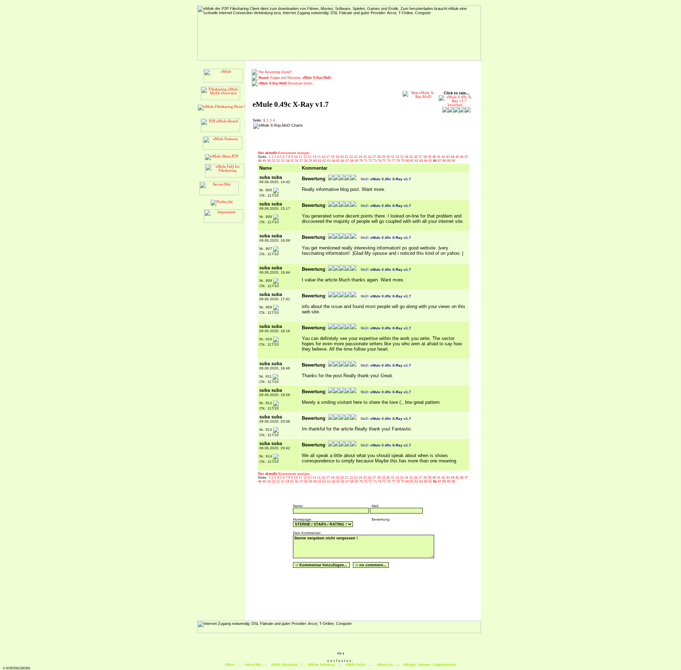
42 (444, 157)
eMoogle (409, 664)
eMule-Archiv (355, 664)
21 (347, 157)
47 (466, 157)
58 (306, 161)
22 (351, 157)
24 (361, 157)
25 (365, 157)
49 (264, 161)
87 (440, 161)
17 (328, 157)
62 (324, 161)
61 (320, 161)
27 (374, 157)
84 (426, 161)
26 (370, 157)
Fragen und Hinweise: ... (296, 77)
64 (334, 161)
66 (343, 161)
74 (380, 161)
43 (448, 157)
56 (297, 161)
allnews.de (385, 664)
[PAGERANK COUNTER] (340, 654)
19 (338, 157)
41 (439, 157)
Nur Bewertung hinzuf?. (276, 72)
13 (310, 157)
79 (403, 161)
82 (417, 161)
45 (457, 157)
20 (342, 157)
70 (361, 161)
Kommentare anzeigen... (285, 153)
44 (453, 157)
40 (434, 157)
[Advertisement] (350, 133)
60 (315, 161)
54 (288, 161)
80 (407, 161)
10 (296, 157)
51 (274, 161)
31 (393, 157)
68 (352, 161)
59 (311, 161)
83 (421, 161)
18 (333, 157)
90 (453, 161)
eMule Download (284, 664)
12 (305, 157)
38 (425, 157)
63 (329, 161)
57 (301, 161)
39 (430, 157)
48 (260, 161)
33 (402, 157)
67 (347, 161)
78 (398, 161)
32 (397, 157)
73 (375, 161)
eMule (229, 664)
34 (407, 157)
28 (379, 157)
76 (389, 161)
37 (421, 157)
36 (416, 157)
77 (394, 161)
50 (269, 161)
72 (371, 161)
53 (283, 161)
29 (384, 157)
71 (366, 161)
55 (292, 161)
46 (462, 157)
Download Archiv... (287, 83)
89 (449, 161)
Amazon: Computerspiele (437, 664)
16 (324, 157)
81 (412, 161)
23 (356, 157)
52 (278, 161)
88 (444, 161)
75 (384, 161)
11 (301, 157)
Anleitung (327, 664)
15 (319, 157)
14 (314, 157)
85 (430, 161)
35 (411, 157)
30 (388, 157)
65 (338, 161)
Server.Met (253, 664)
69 (357, 161)
